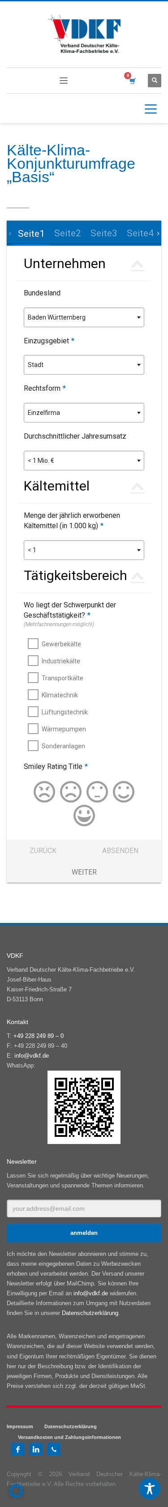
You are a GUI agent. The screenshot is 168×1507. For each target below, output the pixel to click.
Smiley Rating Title (56, 766)
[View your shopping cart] (132, 81)
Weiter (84, 872)
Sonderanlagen (63, 746)
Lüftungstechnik (65, 712)
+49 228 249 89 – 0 (38, 1036)
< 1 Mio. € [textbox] (41, 460)
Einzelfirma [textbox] (44, 412)
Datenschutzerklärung (90, 1313)
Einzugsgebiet (49, 341)
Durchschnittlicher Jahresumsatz (75, 436)
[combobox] (84, 317)
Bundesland (42, 293)
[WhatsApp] (53, 1449)
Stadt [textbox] (35, 364)
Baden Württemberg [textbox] (57, 317)
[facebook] (18, 1449)
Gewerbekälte (61, 644)
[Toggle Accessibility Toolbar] (149, 1488)
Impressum (20, 1426)
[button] (16, 1491)
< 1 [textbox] (32, 550)
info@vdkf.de (31, 1055)
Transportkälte (62, 678)
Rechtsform (45, 388)
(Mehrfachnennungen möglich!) (59, 624)
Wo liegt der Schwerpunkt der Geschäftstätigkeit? (70, 610)
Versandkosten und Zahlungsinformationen (69, 1437)
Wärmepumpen (64, 729)
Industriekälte (61, 661)
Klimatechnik (60, 695)
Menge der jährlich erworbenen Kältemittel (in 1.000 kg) (72, 520)
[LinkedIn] (36, 1449)
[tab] (31, 233)
